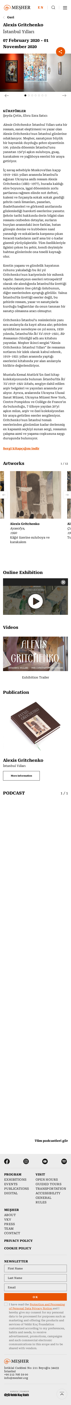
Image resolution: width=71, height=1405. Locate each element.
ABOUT (10, 1215)
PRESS (9, 1224)
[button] (25, 95)
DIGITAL (11, 1193)
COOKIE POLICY (17, 1248)
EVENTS (10, 1184)
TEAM (9, 1228)
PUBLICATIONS (16, 1188)
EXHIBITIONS (15, 1179)
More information (21, 775)
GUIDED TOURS (49, 1184)
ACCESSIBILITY (48, 1193)
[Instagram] (26, 1161)
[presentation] (6, 95)
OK (35, 1297)
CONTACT (12, 1233)
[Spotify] (64, 1161)
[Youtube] (45, 1161)
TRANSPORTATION (49, 1188)
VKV (7, 1219)
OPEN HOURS (47, 1179)
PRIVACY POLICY (18, 1241)
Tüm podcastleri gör (51, 1141)
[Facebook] (7, 1161)
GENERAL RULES (43, 1200)
